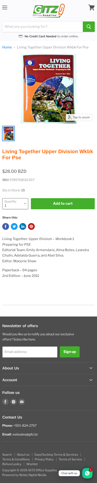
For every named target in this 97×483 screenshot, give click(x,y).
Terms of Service (70, 459)
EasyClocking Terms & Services (56, 454)
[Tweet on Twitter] (14, 226)
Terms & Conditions (16, 459)
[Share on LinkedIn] (22, 226)
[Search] (89, 26)
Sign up (69, 352)
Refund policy (11, 464)
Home (7, 47)
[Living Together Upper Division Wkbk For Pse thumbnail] (8, 133)
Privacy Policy (44, 459)
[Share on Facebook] (5, 226)
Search (7, 454)
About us (23, 454)
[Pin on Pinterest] (31, 226)
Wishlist (32, 464)
